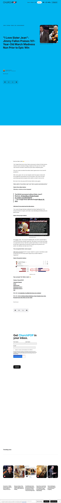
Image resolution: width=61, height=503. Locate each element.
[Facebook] (43, 2)
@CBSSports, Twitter (32, 274)
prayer (16, 239)
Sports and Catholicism (20, 25)
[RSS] (49, 2)
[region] (30, 501)
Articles (32, 2)
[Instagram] (46, 2)
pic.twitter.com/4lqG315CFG (23, 198)
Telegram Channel (17, 282)
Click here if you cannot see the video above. (23, 206)
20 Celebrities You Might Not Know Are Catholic (29, 293)
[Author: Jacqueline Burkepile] (4, 70)
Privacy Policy (15, 353)
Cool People (8, 25)
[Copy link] (16, 82)
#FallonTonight (34, 196)
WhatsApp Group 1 (17, 287)
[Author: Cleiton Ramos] (15, 476)
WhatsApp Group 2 (17, 288)
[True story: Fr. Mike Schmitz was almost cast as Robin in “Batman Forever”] (8, 471)
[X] (44, 2)
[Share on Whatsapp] (9, 82)
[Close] (59, 501)
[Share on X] (12, 82)
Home (28, 2)
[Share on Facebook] (5, 82)
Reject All (46, 501)
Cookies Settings (39, 501)
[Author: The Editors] (4, 476)
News (15, 25)
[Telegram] (48, 2)
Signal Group (16, 285)
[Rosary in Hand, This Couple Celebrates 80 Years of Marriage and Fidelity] (19, 471)
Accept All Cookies (54, 501)
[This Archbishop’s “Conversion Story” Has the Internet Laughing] (53, 471)
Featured (12, 25)
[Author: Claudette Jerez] (27, 476)
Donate (39, 2)
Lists (35, 2)
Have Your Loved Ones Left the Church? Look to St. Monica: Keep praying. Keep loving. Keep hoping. (41, 488)
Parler (14, 283)
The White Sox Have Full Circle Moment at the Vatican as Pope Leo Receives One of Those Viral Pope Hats (30, 488)
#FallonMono (25, 196)
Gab (14, 290)
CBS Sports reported (18, 251)
